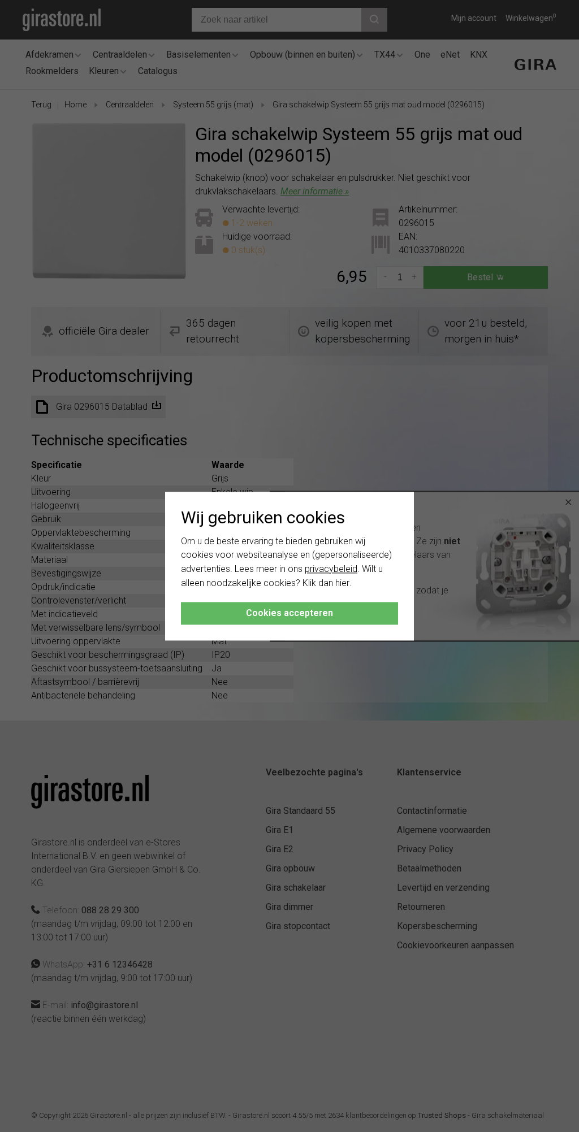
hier (342, 583)
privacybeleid (331, 569)
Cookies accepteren (289, 613)
